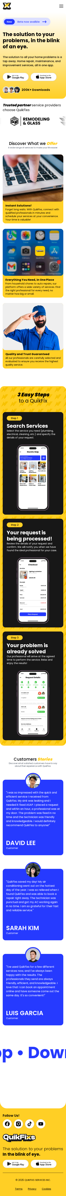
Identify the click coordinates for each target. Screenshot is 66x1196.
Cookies (46, 1189)
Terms (19, 1189)
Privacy (32, 1189)
